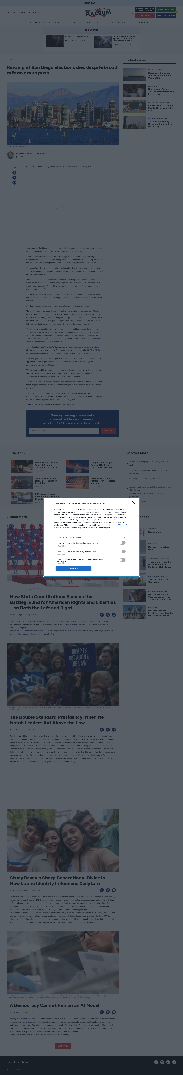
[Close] (134, 503)
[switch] (122, 543)
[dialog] (91, 537)
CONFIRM (73, 568)
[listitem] (91, 537)
